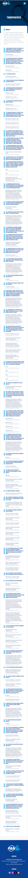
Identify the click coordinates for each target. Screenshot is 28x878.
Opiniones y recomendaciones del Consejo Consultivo (13, 740)
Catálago (7, 723)
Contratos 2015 (9, 430)
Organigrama (8, 70)
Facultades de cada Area (11, 76)
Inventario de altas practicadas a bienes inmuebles (13, 533)
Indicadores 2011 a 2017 (11, 97)
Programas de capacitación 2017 (13, 776)
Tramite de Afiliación (10, 286)
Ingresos (7, 695)
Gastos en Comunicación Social (12, 333)
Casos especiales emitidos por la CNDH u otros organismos (13, 563)
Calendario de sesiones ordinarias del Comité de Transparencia (14, 641)
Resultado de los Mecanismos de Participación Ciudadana (13, 589)
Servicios (8, 279)
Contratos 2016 (9, 426)
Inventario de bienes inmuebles (12, 523)
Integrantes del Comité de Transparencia (11, 630)
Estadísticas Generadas (11, 466)
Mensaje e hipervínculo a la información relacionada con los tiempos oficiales (12, 356)
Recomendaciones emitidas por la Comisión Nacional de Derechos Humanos (13, 557)
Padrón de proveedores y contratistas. (14, 493)
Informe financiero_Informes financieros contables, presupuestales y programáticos (14, 486)
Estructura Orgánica (10, 66)
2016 (7, 169)
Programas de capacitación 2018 (13, 780)
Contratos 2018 (9, 418)
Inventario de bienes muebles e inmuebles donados (12, 544)
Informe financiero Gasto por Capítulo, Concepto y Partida (14, 480)
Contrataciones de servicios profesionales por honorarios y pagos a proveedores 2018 (14, 179)
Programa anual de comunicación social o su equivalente (13, 338)
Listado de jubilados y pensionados (13, 679)
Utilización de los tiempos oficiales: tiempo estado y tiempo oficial (13, 350)
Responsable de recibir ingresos (13, 699)
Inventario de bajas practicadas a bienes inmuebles (13, 538)
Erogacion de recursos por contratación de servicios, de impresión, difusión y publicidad (12, 344)
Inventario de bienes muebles (12, 513)
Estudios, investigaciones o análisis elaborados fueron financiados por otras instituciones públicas (13, 671)
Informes (7, 457)
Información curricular (10, 255)
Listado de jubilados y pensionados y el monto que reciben (13, 684)
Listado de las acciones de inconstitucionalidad (11, 800)
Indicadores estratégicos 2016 (12, 127)
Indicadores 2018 (9, 92)
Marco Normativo (9, 54)
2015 (7, 366)
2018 (7, 378)
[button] (25, 3)
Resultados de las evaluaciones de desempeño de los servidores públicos (14, 789)
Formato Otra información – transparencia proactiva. (12, 822)
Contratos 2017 (9, 422)
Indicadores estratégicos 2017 (12, 122)
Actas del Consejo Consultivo (12, 735)
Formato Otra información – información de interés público (12, 811)
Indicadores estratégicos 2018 (12, 118)
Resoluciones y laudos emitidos (12, 576)
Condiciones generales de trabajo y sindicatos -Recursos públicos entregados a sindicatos (13, 243)
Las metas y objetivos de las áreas (13, 84)
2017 (7, 173)
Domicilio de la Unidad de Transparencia (11, 207)
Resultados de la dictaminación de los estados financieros (14, 387)
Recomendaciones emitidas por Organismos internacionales (12, 568)
